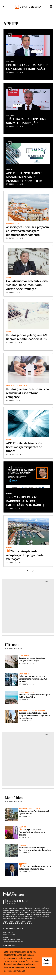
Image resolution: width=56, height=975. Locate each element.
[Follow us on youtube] (11, 923)
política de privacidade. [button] (15, 971)
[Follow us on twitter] (29, 923)
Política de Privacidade (11, 939)
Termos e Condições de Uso (13, 942)
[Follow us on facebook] (5, 923)
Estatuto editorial (9, 935)
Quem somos (8, 932)
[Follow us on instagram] (17, 923)
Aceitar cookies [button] (47, 961)
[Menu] (3, 6)
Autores (6, 937)
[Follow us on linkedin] (23, 923)
